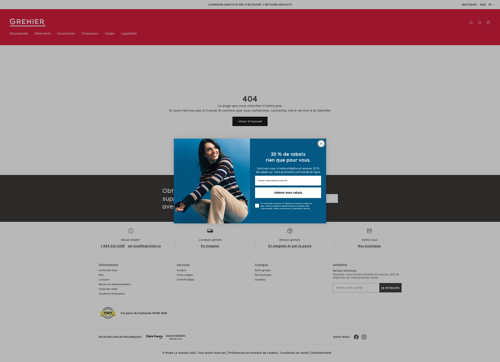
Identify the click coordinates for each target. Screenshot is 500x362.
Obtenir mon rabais (288, 192)
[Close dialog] (321, 143)
